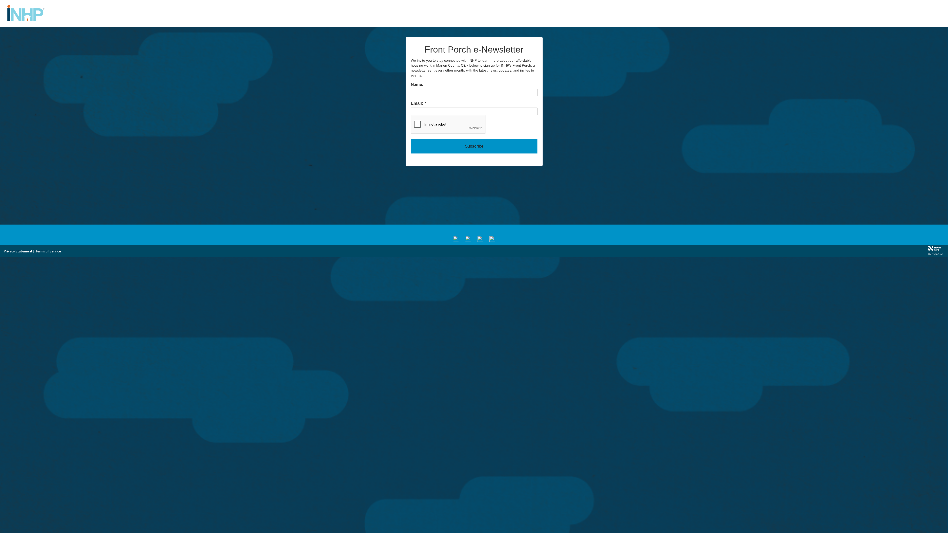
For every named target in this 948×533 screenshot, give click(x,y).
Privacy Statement (18, 251)
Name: (417, 84)
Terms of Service (48, 251)
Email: (418, 103)
